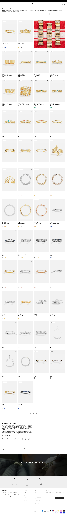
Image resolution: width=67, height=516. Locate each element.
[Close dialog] (51, 250)
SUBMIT (43, 265)
